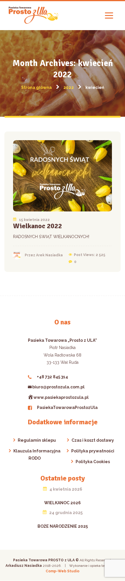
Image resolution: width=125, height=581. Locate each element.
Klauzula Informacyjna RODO (36, 455)
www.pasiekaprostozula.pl (61, 397)
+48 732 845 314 (52, 376)
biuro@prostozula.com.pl (58, 387)
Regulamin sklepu (37, 440)
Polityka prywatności (92, 451)
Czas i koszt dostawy (93, 440)
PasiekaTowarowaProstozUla (67, 407)
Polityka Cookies (93, 461)
